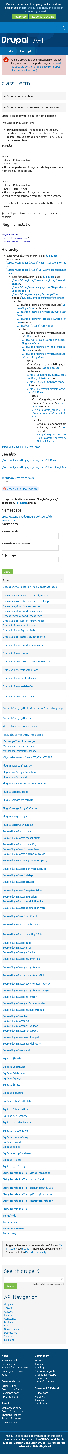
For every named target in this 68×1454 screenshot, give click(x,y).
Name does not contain (16, 543)
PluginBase (51, 255)
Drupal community (35, 1252)
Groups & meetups (45, 1374)
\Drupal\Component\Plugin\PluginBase (43, 297)
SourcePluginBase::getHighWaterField (24, 975)
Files (6, 1325)
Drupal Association (13, 1411)
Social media (9, 1364)
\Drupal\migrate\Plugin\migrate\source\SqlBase (29, 460)
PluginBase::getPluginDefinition (20, 808)
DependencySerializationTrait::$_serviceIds (27, 595)
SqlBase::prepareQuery (15, 1137)
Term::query (9, 1233)
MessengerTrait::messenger (18, 746)
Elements (9, 1339)
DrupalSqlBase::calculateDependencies (25, 636)
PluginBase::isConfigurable (18, 824)
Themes (39, 1400)
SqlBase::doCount (13, 1092)
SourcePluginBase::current (17, 947)
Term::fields (9, 1215)
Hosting (39, 1367)
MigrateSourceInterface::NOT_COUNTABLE (27, 757)
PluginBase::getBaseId (15, 791)
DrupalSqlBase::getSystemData (20, 669)
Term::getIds (10, 1222)
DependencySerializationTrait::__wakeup (26, 601)
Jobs (4, 1374)
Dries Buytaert (42, 1446)
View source (8, 520)
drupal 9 (7, 51)
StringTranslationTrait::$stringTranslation (27, 1172)
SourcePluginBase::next (16, 1021)
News (5, 1355)
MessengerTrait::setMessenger (20, 750)
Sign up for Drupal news (15, 1367)
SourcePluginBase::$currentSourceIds (24, 853)
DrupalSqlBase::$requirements (20, 625)
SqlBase (28, 336)
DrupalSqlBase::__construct (18, 696)
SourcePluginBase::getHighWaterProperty (26, 983)
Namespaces (11, 1329)
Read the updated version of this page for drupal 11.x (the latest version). (35, 67)
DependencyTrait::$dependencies (21, 606)
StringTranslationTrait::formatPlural (23, 1179)
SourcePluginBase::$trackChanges (22, 924)
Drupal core (41, 1393)
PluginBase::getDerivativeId (18, 800)
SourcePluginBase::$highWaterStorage (24, 868)
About (5, 1403)
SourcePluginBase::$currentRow (21, 849)
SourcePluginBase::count (17, 942)
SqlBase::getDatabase (15, 1115)
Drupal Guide (9, 1386)
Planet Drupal (9, 1360)
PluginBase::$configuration (18, 765)
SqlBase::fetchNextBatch (17, 1101)
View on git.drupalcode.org (22, 488)
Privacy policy (9, 1422)
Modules (40, 1396)
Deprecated (10, 1332)
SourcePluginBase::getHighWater (21, 967)
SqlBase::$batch (12, 1058)
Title (33, 580)
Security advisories (12, 1371)
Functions (9, 1315)
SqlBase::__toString (14, 1166)
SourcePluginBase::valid (16, 1050)
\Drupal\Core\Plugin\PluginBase (35, 325)
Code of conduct (44, 1381)
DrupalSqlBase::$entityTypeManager (23, 620)
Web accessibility (11, 1408)
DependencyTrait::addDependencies (23, 611)
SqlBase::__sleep (12, 1159)
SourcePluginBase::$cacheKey (19, 844)
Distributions (42, 1403)
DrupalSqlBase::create (15, 653)
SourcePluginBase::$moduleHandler (23, 901)
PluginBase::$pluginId (15, 777)
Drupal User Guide (12, 1389)
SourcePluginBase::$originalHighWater (24, 907)
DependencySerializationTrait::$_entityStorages (30, 586)
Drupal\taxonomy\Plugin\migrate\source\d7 (27, 516)
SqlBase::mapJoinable (15, 1130)
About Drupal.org (11, 1414)
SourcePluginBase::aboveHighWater (23, 934)
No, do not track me (42, 16)
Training (39, 1364)
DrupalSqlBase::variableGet (18, 686)
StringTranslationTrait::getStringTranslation (28, 1194)
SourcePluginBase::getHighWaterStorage (26, 990)
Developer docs (10, 1393)
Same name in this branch (21, 96)
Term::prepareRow (13, 1228)
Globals (8, 1322)
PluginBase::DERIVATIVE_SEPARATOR (24, 783)
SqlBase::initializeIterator (17, 1122)
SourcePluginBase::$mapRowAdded (23, 890)
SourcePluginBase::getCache (19, 952)
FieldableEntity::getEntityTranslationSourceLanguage (33, 708)
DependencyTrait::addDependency (22, 616)
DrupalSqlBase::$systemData (19, 630)
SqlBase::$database (14, 1073)
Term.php (26, 51)
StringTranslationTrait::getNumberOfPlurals (28, 1187)
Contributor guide (45, 1371)
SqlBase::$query (12, 1078)
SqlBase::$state (11, 1084)
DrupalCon (41, 1378)
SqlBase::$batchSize (14, 1066)
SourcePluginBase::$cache (17, 831)
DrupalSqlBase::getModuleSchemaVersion (27, 661)
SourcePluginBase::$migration (20, 896)
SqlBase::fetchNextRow (16, 1109)
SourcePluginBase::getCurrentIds (21, 958)
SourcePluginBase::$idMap (18, 875)
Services (8, 1336)
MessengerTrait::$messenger (19, 741)
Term (63, 427)
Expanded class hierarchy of (21, 446)
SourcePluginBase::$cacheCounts (21, 837)
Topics (8, 1308)
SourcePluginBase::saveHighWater (22, 1043)
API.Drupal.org (10, 1396)
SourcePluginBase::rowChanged (21, 1037)
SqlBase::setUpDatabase (17, 1153)
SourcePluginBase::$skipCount (20, 916)
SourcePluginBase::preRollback (20, 1030)
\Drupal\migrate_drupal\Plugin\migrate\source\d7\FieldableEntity (51, 438)
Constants (10, 1318)
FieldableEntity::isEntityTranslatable (23, 734)
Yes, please (20, 16)
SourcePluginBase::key (15, 1016)
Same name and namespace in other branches (33, 107)
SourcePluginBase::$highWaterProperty (25, 860)
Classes (8, 1311)
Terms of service (11, 1418)
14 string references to (18, 478)
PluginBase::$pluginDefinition (19, 772)
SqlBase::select (11, 1146)
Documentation (11, 1381)
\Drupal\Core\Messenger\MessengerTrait (35, 294)
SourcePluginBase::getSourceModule (23, 1009)
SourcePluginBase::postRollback (21, 1025)
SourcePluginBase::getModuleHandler (24, 1003)
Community (42, 1355)
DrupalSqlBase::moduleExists (19, 678)
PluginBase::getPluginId (16, 816)
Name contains (11, 531)
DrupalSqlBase (51, 367)
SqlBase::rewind (12, 1142)
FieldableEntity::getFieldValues (20, 726)
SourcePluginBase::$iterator (18, 881)
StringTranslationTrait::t (16, 1209)
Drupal (42, 1442)
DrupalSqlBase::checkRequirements (23, 645)
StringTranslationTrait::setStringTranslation (28, 1200)
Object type (9, 555)
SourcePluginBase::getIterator (20, 996)
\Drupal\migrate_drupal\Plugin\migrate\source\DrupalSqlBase (49, 413)
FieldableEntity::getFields (17, 718)
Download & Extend (47, 1388)
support (26, 1248)
